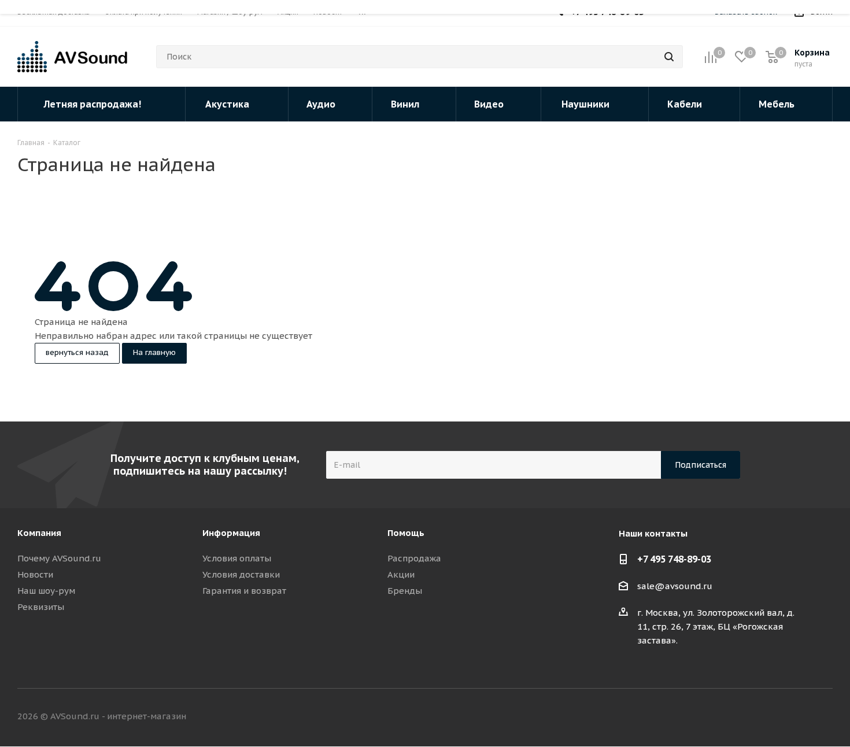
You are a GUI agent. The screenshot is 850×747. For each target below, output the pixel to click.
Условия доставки (241, 574)
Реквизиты (40, 606)
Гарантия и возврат (244, 590)
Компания (39, 532)
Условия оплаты (236, 558)
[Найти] (669, 56)
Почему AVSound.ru (59, 558)
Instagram (795, 716)
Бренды (404, 590)
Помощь (405, 532)
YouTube (824, 716)
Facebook (766, 716)
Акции (401, 574)
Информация (231, 532)
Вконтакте (737, 716)
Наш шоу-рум (46, 590)
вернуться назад (77, 352)
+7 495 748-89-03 (674, 559)
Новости (35, 574)
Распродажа (414, 558)
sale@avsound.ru (674, 585)
